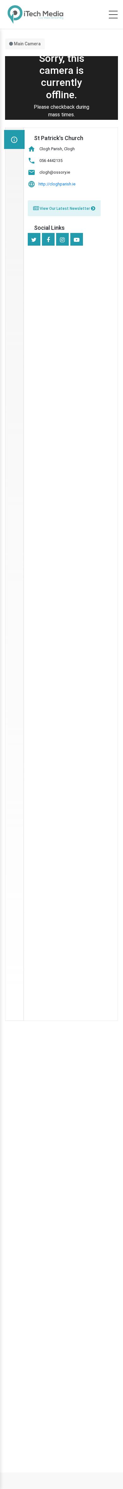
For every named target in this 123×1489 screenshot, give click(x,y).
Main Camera (27, 43)
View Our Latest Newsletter (65, 208)
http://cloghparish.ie (56, 184)
